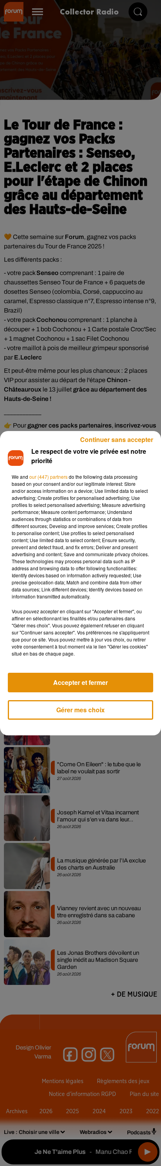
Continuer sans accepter (116, 439)
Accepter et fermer (80, 682)
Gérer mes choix (80, 709)
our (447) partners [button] (48, 476)
